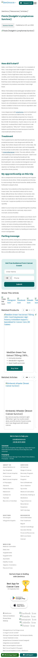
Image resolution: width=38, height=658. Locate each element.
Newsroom (6, 492)
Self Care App (25, 510)
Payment (6, 498)
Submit (19, 284)
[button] (26, 310)
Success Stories (26, 530)
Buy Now (14, 368)
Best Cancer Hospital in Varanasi (12, 645)
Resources (15, 11)
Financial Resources (27, 533)
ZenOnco (5, 11)
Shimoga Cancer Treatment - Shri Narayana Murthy (18, 635)
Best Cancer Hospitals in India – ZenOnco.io (15, 650)
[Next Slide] (34, 310)
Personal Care (8, 568)
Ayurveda (24, 488)
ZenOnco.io (7, 613)
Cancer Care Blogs (27, 527)
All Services (24, 467)
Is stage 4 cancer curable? (10, 633)
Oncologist (7, 517)
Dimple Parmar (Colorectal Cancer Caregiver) (16, 640)
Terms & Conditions (9, 616)
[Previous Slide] (23, 310)
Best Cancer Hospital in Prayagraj (12, 648)
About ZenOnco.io (9, 467)
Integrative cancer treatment (11, 643)
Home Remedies (26, 517)
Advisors (6, 485)
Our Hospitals (7, 470)
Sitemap (5, 621)
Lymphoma (19, 112)
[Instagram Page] (27, 619)
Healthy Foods (8, 562)
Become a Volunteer (10, 501)
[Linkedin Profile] (28, 622)
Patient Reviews (8, 488)
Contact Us (7, 495)
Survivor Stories (8, 25)
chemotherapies (8, 152)
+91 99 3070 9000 (19, 442)
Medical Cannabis (9, 546)
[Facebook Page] (27, 613)
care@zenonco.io (19, 439)
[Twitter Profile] (28, 625)
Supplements (7, 556)
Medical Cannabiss (27, 492)
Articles (24, 11)
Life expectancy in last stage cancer (13, 630)
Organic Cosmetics (9, 565)
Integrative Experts (9, 520)
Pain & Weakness (26, 482)
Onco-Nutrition (26, 485)
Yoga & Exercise (26, 501)
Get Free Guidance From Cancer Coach (19, 264)
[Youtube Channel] (27, 616)
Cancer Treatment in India (10, 638)
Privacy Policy (7, 618)
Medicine (7, 544)
